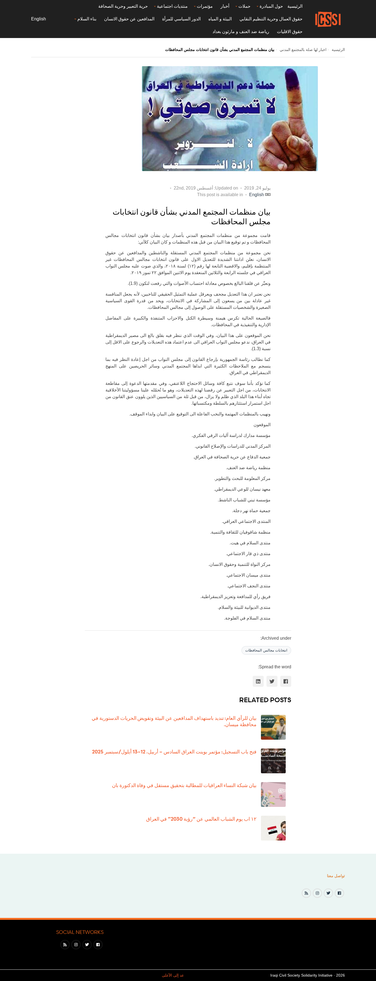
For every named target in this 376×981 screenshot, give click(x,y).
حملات (244, 6)
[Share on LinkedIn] (258, 681)
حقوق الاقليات (290, 31)
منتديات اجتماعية (172, 6)
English (38, 19)
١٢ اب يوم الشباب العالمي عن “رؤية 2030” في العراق (201, 819)
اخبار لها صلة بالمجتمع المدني (302, 49)
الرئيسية (295, 6)
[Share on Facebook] (285, 681)
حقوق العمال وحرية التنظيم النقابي (271, 19)
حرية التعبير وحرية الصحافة (123, 6)
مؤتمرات (205, 6)
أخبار (224, 6)
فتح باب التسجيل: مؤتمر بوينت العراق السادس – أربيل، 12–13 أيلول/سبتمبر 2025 (174, 751)
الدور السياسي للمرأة (181, 19)
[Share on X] (271, 681)
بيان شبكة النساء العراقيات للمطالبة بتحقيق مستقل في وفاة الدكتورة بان (184, 785)
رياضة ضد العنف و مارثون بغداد (240, 31)
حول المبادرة (271, 6)
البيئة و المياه (220, 19)
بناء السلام (86, 19)
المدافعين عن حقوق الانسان (129, 19)
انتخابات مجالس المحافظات (266, 650)
